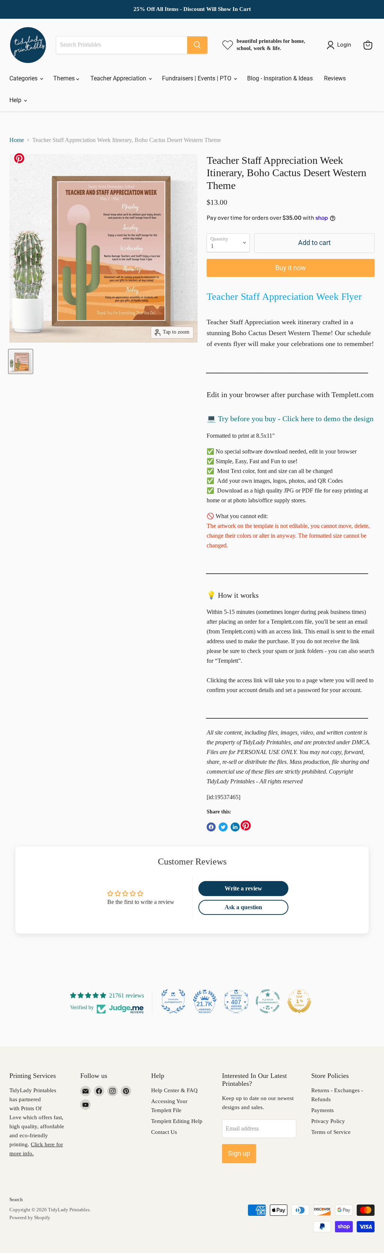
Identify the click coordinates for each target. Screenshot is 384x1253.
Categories (24, 78)
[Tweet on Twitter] (223, 826)
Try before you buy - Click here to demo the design (296, 418)
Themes (64, 78)
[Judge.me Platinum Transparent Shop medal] (268, 1001)
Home (16, 140)
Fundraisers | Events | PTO (197, 78)
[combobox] (121, 45)
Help (16, 100)
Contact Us (164, 1132)
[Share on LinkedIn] (235, 826)
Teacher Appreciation (119, 78)
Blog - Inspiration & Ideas (280, 78)
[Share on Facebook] (211, 826)
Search (16, 1199)
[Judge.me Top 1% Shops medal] (299, 1001)
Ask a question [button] (243, 907)
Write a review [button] (243, 888)
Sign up (239, 1153)
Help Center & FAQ (174, 1090)
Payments (322, 1110)
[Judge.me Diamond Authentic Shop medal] (173, 1001)
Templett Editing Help (176, 1121)
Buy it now (290, 268)
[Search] (197, 45)
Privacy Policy (328, 1121)
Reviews (335, 78)
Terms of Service (331, 1132)
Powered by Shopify (29, 1217)
